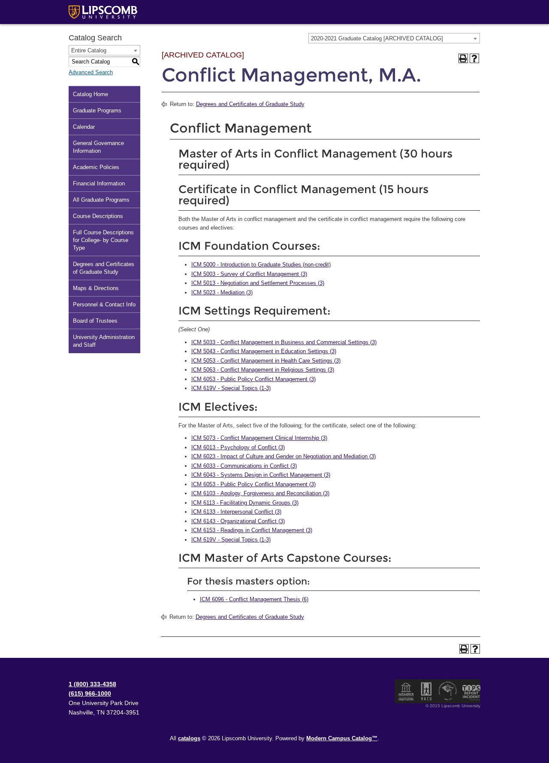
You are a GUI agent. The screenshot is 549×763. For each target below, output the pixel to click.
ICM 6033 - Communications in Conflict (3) (244, 466)
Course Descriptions (98, 216)
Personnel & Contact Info (104, 304)
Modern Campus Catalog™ (341, 738)
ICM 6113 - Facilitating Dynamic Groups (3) (245, 503)
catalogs (189, 738)
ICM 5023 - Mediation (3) (222, 292)
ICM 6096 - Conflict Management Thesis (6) (254, 599)
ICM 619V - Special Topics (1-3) (231, 388)
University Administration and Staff (104, 341)
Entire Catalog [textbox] (88, 50)
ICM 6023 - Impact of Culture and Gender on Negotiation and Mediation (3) (283, 456)
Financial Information (99, 183)
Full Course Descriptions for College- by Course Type (103, 240)
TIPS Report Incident (470, 691)
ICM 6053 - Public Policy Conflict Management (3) (253, 379)
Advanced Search (91, 72)
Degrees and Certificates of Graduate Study (103, 268)
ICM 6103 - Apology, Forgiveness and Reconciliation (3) (260, 493)
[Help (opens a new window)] (474, 58)
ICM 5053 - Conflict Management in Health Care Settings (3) (266, 360)
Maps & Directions (96, 288)
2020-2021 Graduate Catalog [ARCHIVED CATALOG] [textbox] (377, 38)
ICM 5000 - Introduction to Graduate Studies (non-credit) (261, 264)
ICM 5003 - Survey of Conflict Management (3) (249, 274)
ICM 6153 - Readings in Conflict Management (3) (251, 530)
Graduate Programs (97, 110)
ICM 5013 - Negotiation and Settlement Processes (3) (257, 283)
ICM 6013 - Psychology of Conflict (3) (238, 447)
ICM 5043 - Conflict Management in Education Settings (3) (263, 351)
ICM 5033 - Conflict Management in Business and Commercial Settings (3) (284, 342)
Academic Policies (96, 167)
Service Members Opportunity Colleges (448, 691)
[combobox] (394, 38)
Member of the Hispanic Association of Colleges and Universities (426, 691)
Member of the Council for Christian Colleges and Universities (406, 691)
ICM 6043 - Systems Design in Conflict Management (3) (260, 475)
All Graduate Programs (101, 200)
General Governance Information (98, 147)
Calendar (84, 127)
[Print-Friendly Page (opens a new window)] (463, 58)
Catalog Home (90, 94)
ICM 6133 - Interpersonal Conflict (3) (236, 512)
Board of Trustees (95, 321)
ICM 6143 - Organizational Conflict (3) (238, 521)
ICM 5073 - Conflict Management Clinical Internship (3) (259, 438)
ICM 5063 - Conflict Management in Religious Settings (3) (262, 369)
